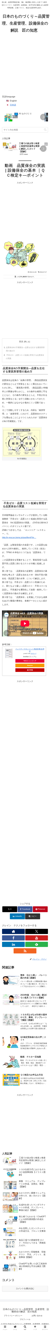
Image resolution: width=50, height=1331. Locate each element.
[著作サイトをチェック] (13, 931)
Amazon (30, 665)
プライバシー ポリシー (13, 1316)
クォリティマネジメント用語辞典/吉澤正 (29, 650)
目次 (21, 341)
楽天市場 (30, 670)
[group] (22, 117)
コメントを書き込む (25, 1288)
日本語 (13, 105)
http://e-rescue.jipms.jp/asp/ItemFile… (19, 537)
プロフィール (25, 1319)
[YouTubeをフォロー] (36, 937)
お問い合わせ (37, 1316)
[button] (43, 117)
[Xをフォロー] (36, 931)
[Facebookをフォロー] (13, 937)
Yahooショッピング (29, 661)
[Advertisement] (25, 64)
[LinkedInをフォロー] (13, 944)
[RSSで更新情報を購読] (25, 950)
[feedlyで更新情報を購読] (36, 944)
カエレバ (33, 653)
